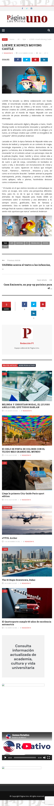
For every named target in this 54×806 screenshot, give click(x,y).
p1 (27, 243)
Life (5, 374)
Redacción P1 (8, 53)
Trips (5, 418)
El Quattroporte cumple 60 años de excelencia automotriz (26, 623)
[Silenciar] (44, 757)
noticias (20, 243)
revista (45, 243)
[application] (27, 746)
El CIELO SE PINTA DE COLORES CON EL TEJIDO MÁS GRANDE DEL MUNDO (23, 450)
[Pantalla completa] (48, 757)
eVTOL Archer (9, 538)
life (12, 243)
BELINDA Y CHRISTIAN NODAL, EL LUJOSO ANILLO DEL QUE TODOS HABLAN (26, 406)
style (5, 246)
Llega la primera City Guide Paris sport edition (23, 495)
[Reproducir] (5, 757)
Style (5, 39)
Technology (7, 507)
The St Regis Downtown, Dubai (18, 579)
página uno (35, 243)
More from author (27, 365)
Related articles (10, 365)
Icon (5, 591)
